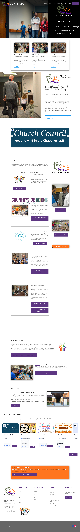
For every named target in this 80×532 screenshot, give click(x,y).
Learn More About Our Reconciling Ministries (24, 355)
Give (70, 3)
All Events (73, 454)
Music (35, 497)
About (49, 3)
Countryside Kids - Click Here (40, 218)
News (35, 499)
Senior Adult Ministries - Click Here (40, 310)
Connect (58, 3)
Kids (35, 496)
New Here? (75, 3)
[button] (40, 137)
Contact (66, 3)
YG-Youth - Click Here (40, 243)
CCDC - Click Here (19, 188)
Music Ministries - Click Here (40, 271)
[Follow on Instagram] (75, 526)
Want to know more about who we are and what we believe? (57, 117)
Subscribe (68, 497)
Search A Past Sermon (29, 475)
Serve (62, 3)
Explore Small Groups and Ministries (46, 373)
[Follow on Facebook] (73, 526)
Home (45, 3)
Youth (35, 494)
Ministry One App (36, 501)
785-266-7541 (4, 446)
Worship (53, 3)
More (16, 66)
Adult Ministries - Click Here (39, 304)
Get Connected (60, 210)
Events (35, 491)
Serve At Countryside (60, 235)
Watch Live (16, 475)
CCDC (20, 494)
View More (15, 405)
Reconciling (36, 492)
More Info (11, 446)
